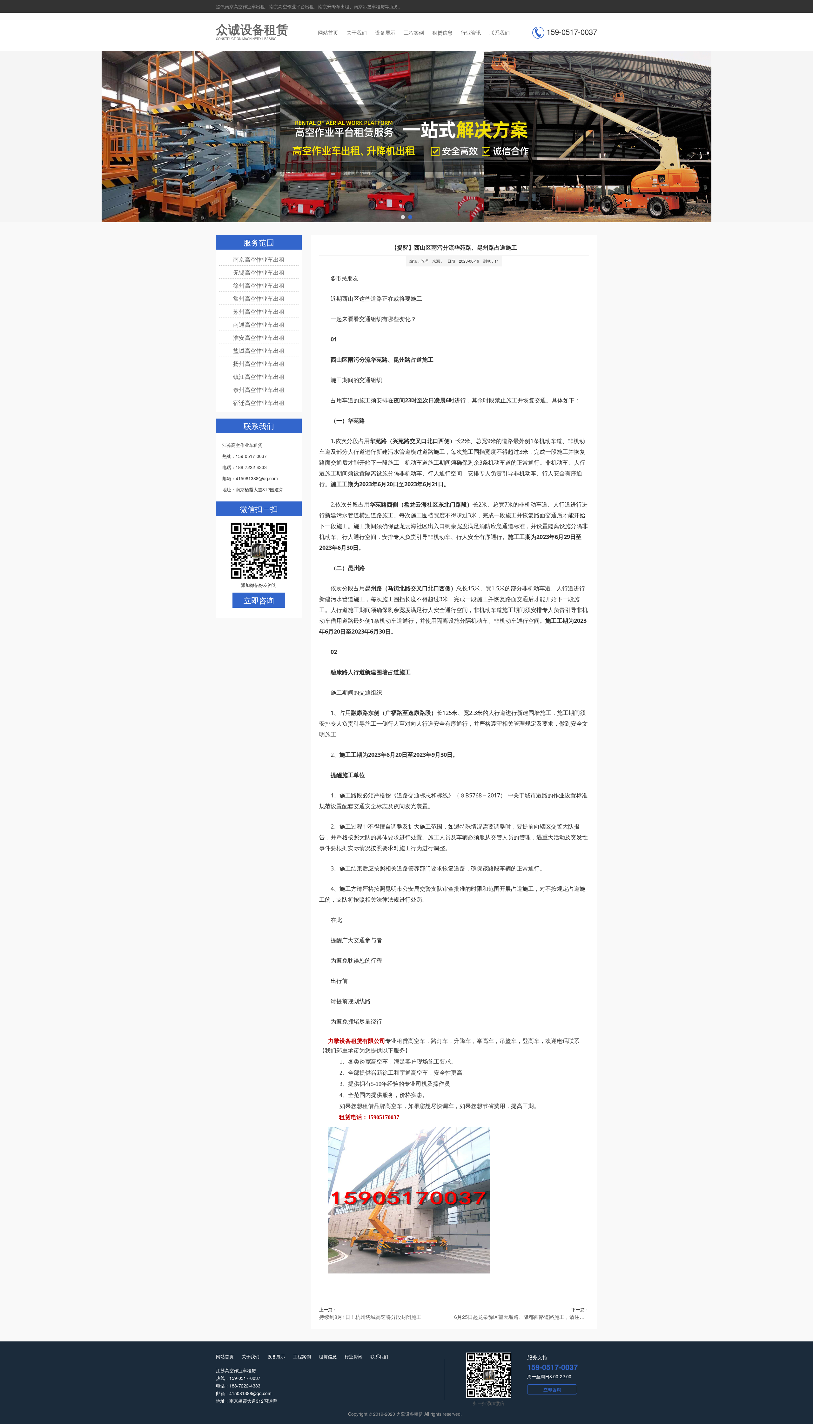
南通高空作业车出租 (259, 324)
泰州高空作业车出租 (259, 389)
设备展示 (385, 32)
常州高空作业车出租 (259, 298)
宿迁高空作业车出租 (259, 402)
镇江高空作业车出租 (259, 376)
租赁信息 (442, 32)
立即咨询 (259, 600)
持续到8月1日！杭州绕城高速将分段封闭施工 (370, 1316)
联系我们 (499, 32)
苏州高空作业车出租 (259, 311)
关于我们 (356, 32)
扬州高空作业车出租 (259, 363)
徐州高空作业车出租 (259, 285)
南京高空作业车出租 (259, 259)
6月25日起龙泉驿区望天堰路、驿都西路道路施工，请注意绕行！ (521, 1316)
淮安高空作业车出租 (259, 337)
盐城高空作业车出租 (259, 350)
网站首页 (328, 32)
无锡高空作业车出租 (259, 272)
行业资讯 (471, 32)
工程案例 (414, 32)
